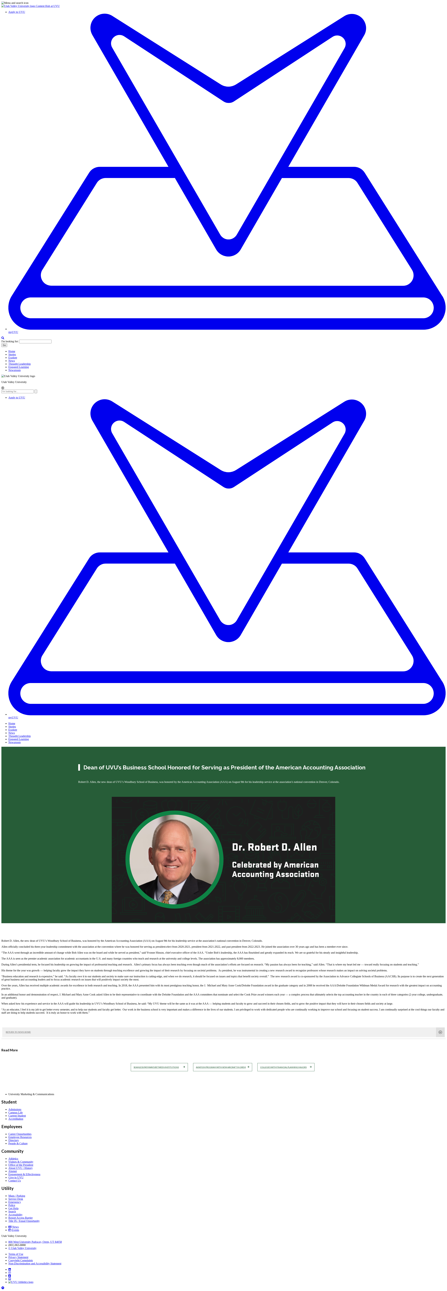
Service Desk (15, 1198)
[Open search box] (2, 338)
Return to (18, 1032)
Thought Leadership (19, 363)
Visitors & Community (20, 1161)
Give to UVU (16, 1177)
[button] (223, 3)
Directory (13, 1140)
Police (11, 1205)
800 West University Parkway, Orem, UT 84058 (35, 1241)
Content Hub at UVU (48, 6)
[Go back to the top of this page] (3, 1287)
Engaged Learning (18, 367)
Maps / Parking (16, 1195)
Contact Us (14, 1180)
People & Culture (18, 1143)
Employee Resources (20, 1137)
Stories (12, 354)
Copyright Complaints (20, 1260)
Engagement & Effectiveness (24, 1174)
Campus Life (15, 1112)
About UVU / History (20, 1168)
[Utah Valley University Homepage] (18, 6)
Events (15, 1230)
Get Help (13, 1208)
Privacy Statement (18, 1257)
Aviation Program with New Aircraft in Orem (221, 1067)
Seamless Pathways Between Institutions (156, 1067)
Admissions (14, 1109)
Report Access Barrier (20, 1217)
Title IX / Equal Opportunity (24, 1220)
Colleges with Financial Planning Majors (283, 1067)
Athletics (13, 1158)
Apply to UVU (16, 11)
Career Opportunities (19, 1134)
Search (12, 1211)
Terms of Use (15, 1254)
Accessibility (15, 1214)
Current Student (17, 1115)
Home (11, 351)
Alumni (12, 1171)
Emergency (14, 1202)
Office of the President (20, 1164)
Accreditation (15, 1118)
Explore (12, 357)
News (11, 360)
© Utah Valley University (22, 1248)
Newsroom (14, 370)
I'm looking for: (10, 341)
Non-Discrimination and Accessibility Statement (34, 1263)
